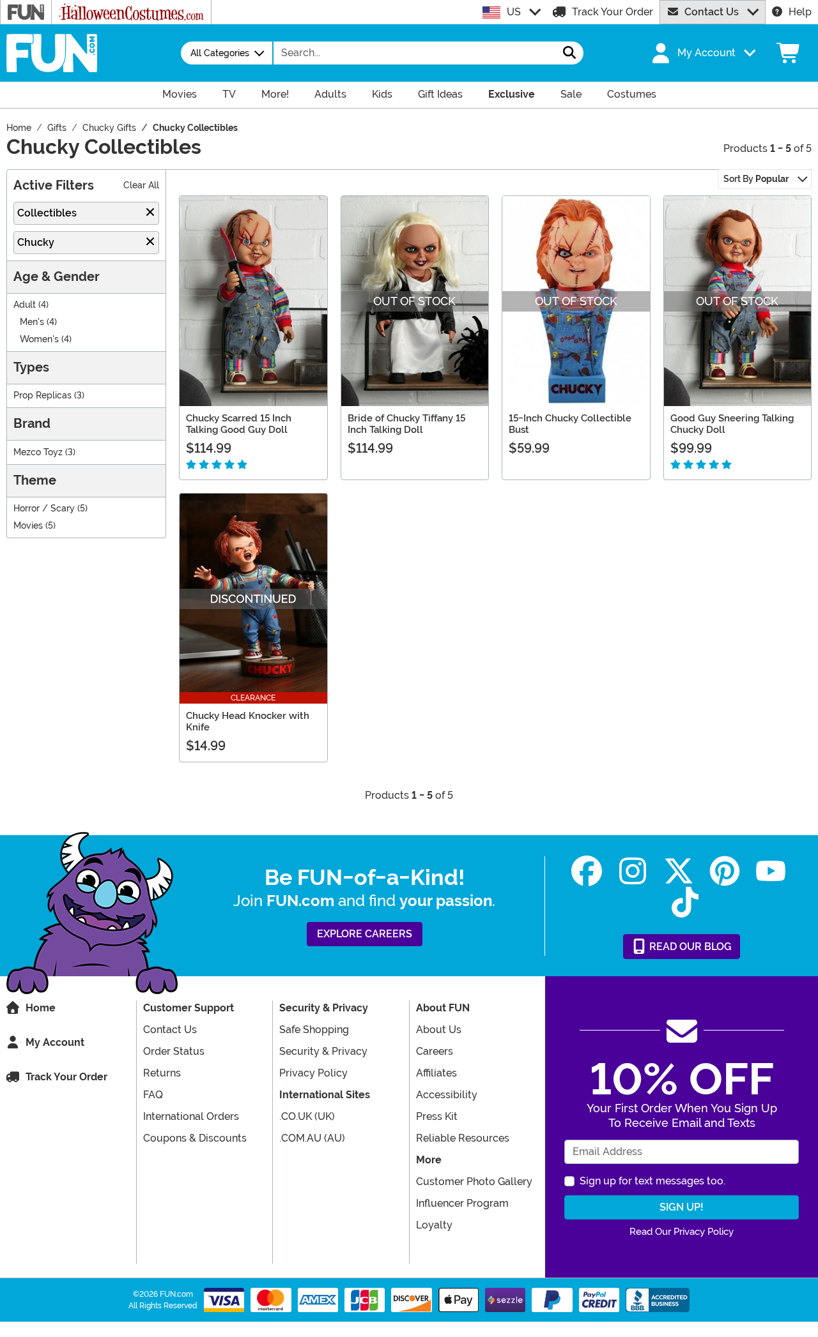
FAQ (153, 1095)
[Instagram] (632, 871)
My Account (55, 1042)
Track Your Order (612, 12)
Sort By (756, 179)
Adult (24, 304)
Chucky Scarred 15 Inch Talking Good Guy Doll (238, 423)
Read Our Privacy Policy (681, 1231)
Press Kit (437, 1116)
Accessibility (446, 1095)
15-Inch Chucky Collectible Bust (570, 423)
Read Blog (689, 946)
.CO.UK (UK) (307, 1116)
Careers (434, 1051)
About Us (438, 1030)
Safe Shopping (314, 1030)
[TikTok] (685, 902)
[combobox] (415, 53)
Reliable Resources (462, 1138)
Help (800, 12)
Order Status (173, 1051)
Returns (162, 1073)
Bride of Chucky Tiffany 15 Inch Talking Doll (406, 423)
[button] (702, 53)
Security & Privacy (323, 1051)
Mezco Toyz (38, 452)
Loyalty (434, 1225)
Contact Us (711, 12)
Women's (39, 339)
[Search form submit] (569, 53)
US (514, 12)
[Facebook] (586, 871)
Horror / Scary (44, 508)
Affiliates (436, 1073)
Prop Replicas (42, 395)
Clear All (141, 185)
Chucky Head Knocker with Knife (247, 721)
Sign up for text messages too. (652, 1181)
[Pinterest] (724, 871)
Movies (28, 525)
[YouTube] (770, 871)
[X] (678, 871)
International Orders (191, 1116)
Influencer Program (462, 1203)
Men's (32, 322)
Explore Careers (364, 934)
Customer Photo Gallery (474, 1181)
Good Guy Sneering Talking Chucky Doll (732, 423)
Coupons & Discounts (195, 1138)
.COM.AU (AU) (312, 1138)
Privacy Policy (313, 1073)
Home (41, 1008)
